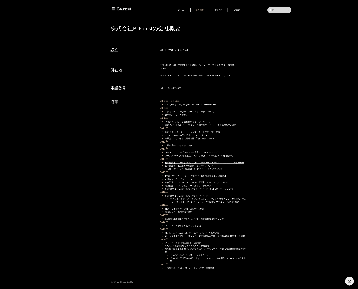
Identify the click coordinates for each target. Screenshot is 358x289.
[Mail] (349, 281)
